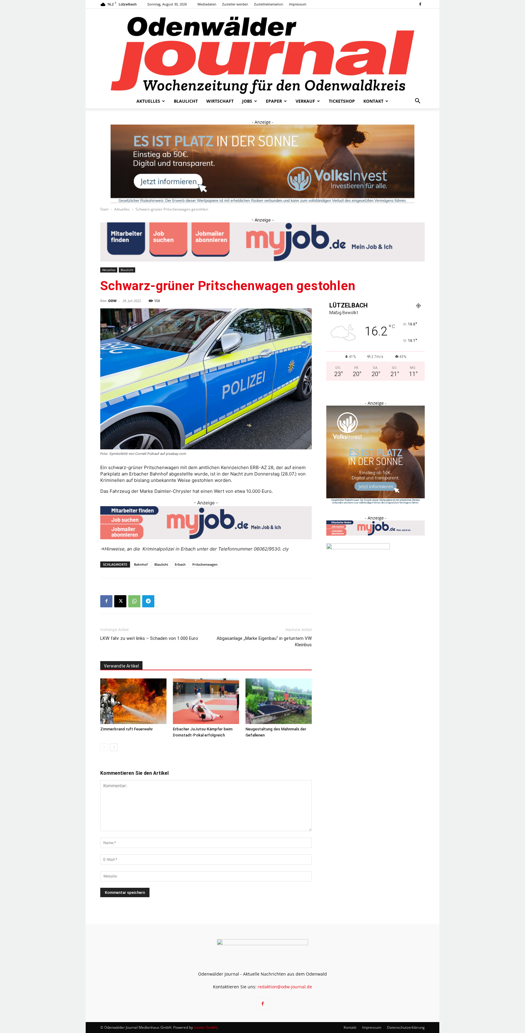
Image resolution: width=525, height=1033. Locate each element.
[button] (417, 102)
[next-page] (114, 747)
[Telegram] (148, 601)
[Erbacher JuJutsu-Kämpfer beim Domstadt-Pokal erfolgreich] (206, 701)
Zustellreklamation (268, 4)
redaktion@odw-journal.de (285, 987)
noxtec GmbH (205, 1027)
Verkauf (305, 101)
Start (104, 209)
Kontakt (373, 101)
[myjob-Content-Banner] (206, 522)
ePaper (274, 101)
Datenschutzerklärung (406, 1027)
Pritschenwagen (205, 564)
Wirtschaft (220, 101)
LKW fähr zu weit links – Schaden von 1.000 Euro (149, 638)
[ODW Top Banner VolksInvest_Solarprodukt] (262, 164)
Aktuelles (148, 101)
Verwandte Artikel (121, 666)
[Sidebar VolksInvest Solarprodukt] (375, 502)
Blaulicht (186, 101)
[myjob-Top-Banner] (262, 242)
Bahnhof (141, 564)
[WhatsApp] (134, 601)
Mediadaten (206, 4)
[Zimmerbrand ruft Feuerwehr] (133, 701)
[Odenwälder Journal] (262, 51)
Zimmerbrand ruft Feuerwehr (127, 729)
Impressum (297, 4)
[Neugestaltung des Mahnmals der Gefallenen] (278, 701)
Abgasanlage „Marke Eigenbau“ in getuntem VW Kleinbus (264, 641)
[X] (120, 601)
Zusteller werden (235, 4)
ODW (112, 300)
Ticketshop (342, 101)
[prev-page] (104, 747)
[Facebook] (420, 4)
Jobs (247, 101)
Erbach (180, 564)
